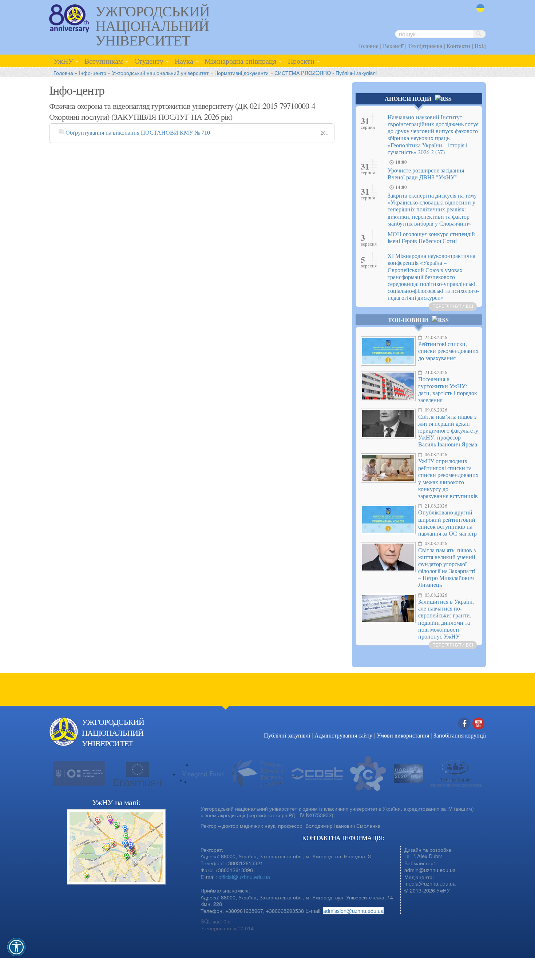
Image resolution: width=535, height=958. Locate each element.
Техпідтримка (425, 45)
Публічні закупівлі (287, 735)
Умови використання (403, 735)
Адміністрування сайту (343, 735)
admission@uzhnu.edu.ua (353, 910)
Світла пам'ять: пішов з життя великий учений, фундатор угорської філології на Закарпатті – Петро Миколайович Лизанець (447, 567)
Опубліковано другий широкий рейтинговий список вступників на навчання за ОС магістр (447, 522)
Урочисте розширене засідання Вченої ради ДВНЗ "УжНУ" (426, 173)
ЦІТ (408, 856)
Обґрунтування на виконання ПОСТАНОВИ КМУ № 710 (138, 133)
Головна (368, 45)
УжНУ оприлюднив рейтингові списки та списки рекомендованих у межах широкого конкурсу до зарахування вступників (448, 478)
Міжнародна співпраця (240, 60)
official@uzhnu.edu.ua (244, 877)
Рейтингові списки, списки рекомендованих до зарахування (448, 350)
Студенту (148, 60)
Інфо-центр (92, 72)
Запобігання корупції (459, 735)
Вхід (480, 45)
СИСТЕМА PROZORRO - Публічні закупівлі (325, 72)
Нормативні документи (241, 72)
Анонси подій (408, 98)
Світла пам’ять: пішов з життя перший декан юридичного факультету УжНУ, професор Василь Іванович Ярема (448, 430)
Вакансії (393, 45)
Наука (184, 60)
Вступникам (103, 60)
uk (479, 12)
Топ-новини (408, 319)
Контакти (458, 45)
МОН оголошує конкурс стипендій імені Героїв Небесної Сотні (431, 237)
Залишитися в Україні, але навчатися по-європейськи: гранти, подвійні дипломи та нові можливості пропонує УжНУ (446, 618)
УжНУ (63, 60)
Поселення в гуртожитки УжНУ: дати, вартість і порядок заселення (447, 389)
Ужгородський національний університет (160, 72)
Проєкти (301, 60)
